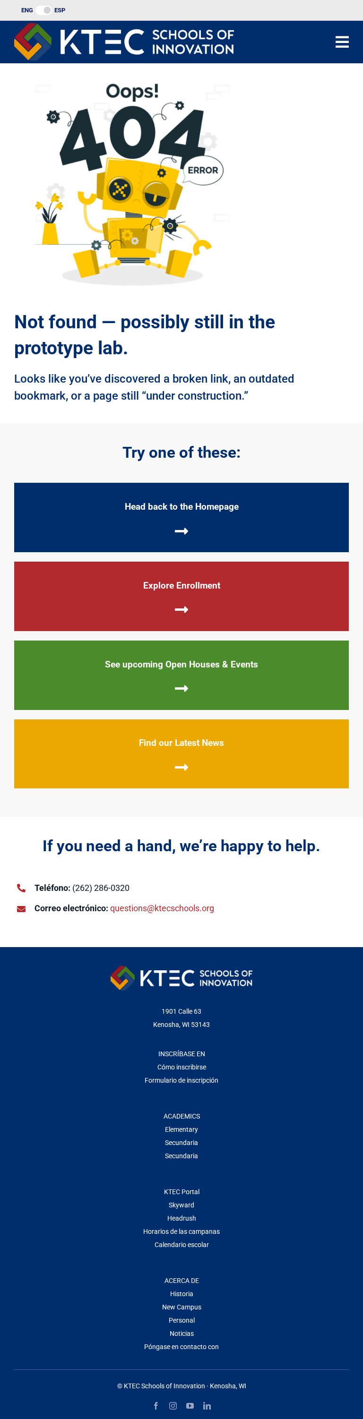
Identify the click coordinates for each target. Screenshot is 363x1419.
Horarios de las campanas (181, 1231)
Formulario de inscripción (181, 1080)
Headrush (181, 1218)
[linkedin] (207, 1406)
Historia (181, 1294)
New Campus (181, 1307)
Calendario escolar (182, 1244)
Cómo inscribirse (181, 1067)
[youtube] (190, 1406)
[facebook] (156, 1406)
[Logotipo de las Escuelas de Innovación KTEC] (124, 27)
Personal (182, 1320)
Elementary (181, 1129)
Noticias (182, 1333)
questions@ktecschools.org (162, 908)
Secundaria (181, 1142)
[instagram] (173, 1406)
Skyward (181, 1205)
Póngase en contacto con (181, 1347)
